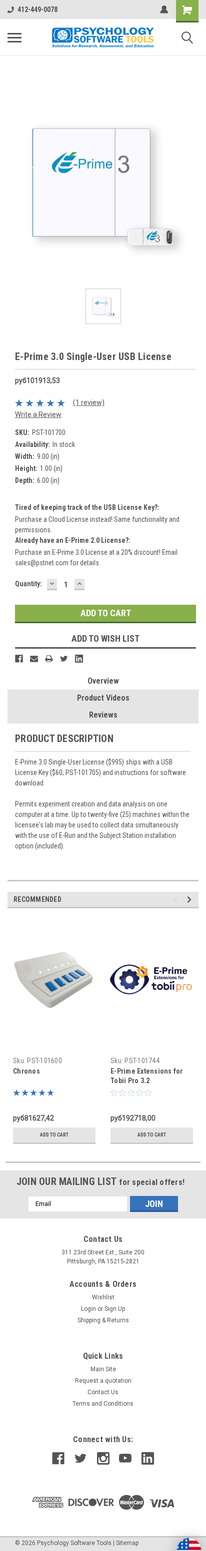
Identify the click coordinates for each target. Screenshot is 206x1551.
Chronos (26, 1071)
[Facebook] (19, 659)
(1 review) (88, 402)
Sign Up (114, 1308)
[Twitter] (64, 659)
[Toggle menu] (15, 37)
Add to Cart (54, 1135)
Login (88, 1308)
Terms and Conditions (103, 1403)
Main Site (103, 1369)
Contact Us (103, 1392)
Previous (176, 899)
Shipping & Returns (103, 1320)
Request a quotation (103, 1380)
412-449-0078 (38, 9)
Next (190, 899)
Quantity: (28, 584)
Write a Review (38, 414)
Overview (103, 681)
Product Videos (103, 698)
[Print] (49, 659)
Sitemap (127, 1543)
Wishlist (103, 1297)
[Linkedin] (79, 659)
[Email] (34, 659)
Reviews (103, 715)
